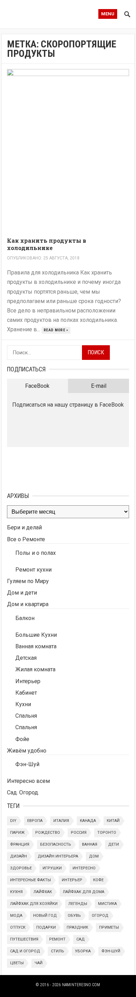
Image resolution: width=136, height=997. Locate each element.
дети (113, 844)
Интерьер (27, 681)
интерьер (72, 880)
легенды (77, 903)
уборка (83, 951)
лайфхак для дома (83, 892)
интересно (84, 868)
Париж (17, 832)
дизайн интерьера (58, 856)
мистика (107, 903)
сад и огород (25, 951)
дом (94, 856)
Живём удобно (26, 750)
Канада (88, 820)
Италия (61, 820)
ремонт (57, 939)
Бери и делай (24, 527)
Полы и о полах (35, 553)
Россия (78, 832)
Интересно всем (28, 781)
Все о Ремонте (26, 539)
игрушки (52, 868)
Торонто (106, 832)
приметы (109, 927)
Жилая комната (35, 669)
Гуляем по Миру (28, 581)
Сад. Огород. (23, 792)
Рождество (47, 832)
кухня (16, 892)
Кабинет (26, 692)
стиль (57, 951)
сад (80, 939)
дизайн (18, 856)
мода (16, 915)
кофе (98, 880)
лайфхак (42, 892)
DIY (13, 820)
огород (100, 915)
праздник (77, 927)
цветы (17, 963)
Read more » (56, 330)
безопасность (55, 844)
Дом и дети (22, 592)
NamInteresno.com (81, 984)
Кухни (23, 704)
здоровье (21, 868)
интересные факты (30, 880)
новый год (45, 915)
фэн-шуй (110, 951)
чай (39, 963)
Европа (35, 820)
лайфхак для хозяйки (34, 903)
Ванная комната (35, 646)
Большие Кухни (36, 635)
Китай (113, 820)
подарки (46, 927)
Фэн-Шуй (27, 764)
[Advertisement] (42, 468)
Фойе (22, 739)
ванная (89, 844)
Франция (19, 844)
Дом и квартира (27, 604)
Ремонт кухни (33, 569)
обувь (74, 915)
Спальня (26, 715)
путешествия (24, 939)
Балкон (25, 618)
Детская (26, 658)
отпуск (17, 927)
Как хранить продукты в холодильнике (46, 244)
